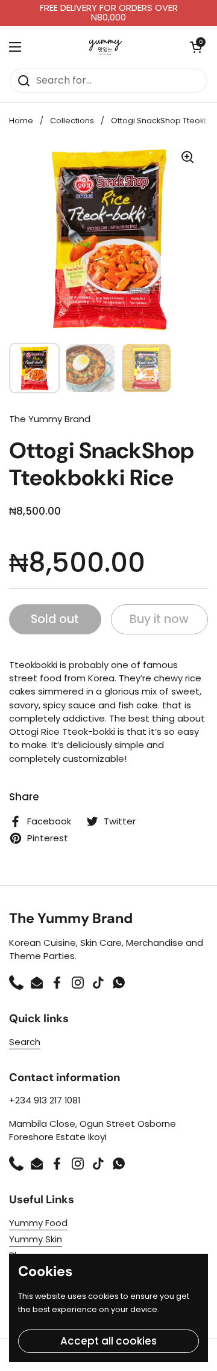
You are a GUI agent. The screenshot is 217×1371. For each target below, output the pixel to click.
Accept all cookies (108, 1341)
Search (24, 1041)
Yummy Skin (35, 1239)
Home (21, 120)
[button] (196, 47)
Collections (72, 120)
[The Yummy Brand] (106, 47)
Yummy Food (38, 1222)
